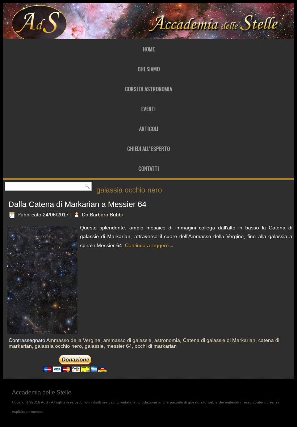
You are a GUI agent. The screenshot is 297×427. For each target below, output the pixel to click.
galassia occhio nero (58, 346)
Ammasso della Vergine (73, 340)
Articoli (148, 128)
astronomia (167, 340)
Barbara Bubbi (106, 214)
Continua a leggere (149, 245)
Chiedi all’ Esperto (148, 148)
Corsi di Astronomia (148, 89)
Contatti (148, 168)
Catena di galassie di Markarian (219, 340)
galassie (94, 346)
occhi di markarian (156, 346)
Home (149, 49)
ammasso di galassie (127, 340)
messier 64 (119, 346)
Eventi (148, 109)
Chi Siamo (149, 69)
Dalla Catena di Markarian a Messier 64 (77, 204)
